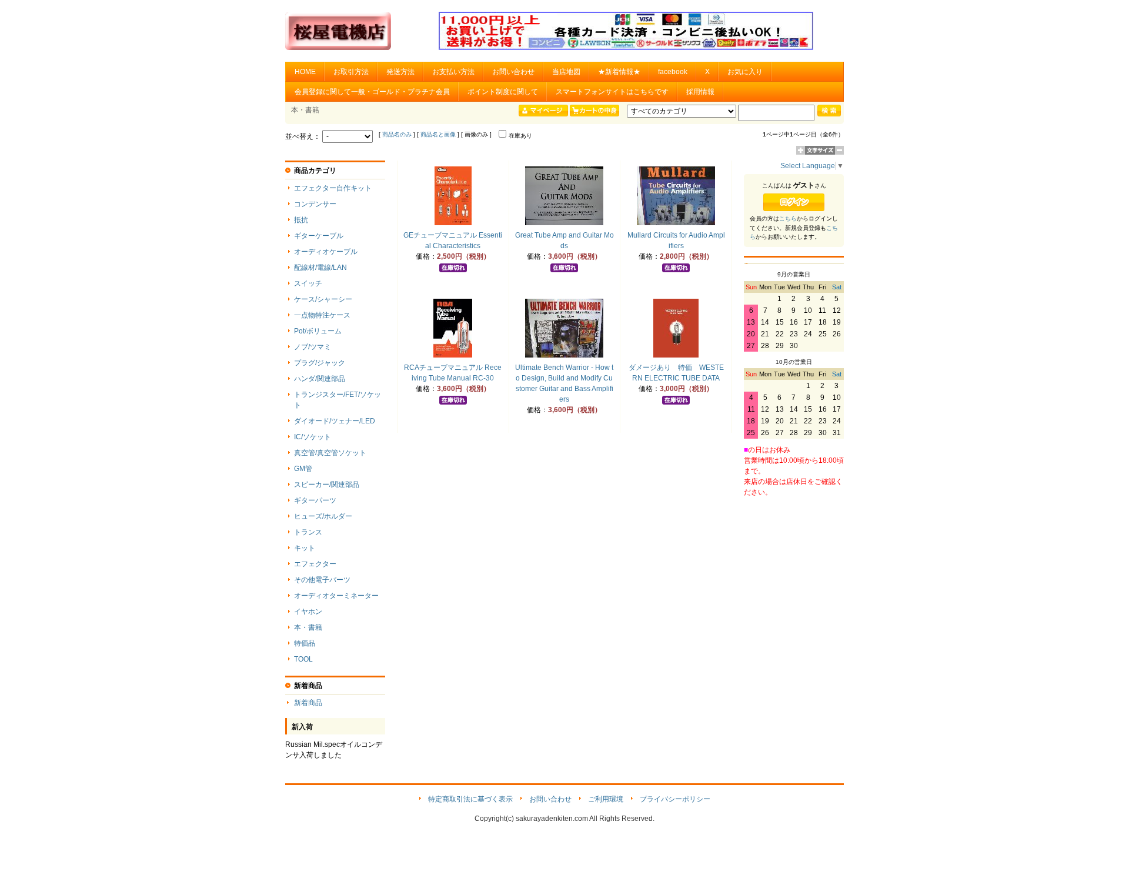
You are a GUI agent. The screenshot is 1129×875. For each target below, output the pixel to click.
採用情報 (700, 92)
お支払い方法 (453, 72)
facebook (672, 72)
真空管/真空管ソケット (330, 453)
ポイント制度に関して (502, 92)
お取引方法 (351, 72)
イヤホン (308, 611)
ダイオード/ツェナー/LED (334, 421)
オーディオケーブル (326, 252)
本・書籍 (308, 627)
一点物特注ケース (322, 315)
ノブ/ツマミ (312, 347)
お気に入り (745, 72)
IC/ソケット (312, 437)
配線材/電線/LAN (320, 267)
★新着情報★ (619, 72)
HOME (305, 72)
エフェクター (315, 564)
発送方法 (400, 72)
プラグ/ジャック (319, 363)
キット (304, 548)
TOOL (303, 659)
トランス (308, 532)
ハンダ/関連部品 (319, 379)
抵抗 (301, 220)
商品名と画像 (438, 134)
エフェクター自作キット (333, 188)
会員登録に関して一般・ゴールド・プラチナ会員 (372, 92)
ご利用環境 (605, 799)
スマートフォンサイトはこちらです (612, 92)
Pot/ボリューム (318, 331)
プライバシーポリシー (675, 799)
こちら (788, 218)
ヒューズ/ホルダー (323, 516)
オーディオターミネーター (336, 596)
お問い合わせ (513, 72)
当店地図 (566, 72)
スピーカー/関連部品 (326, 484)
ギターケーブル (318, 236)
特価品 (304, 643)
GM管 (303, 469)
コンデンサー (315, 204)
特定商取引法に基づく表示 (470, 799)
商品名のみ (397, 134)
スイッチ (308, 283)
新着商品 (308, 703)
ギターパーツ (315, 500)
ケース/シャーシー (323, 299)
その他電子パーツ (322, 580)
